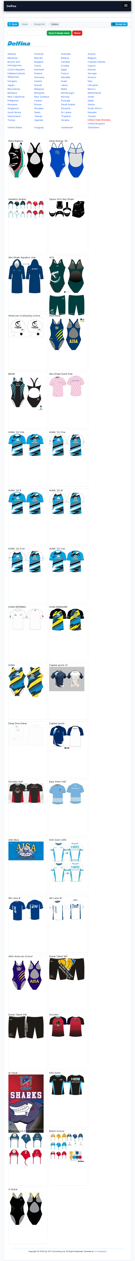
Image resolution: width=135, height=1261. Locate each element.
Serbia (91, 104)
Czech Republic (16, 69)
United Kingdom (96, 123)
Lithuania (93, 85)
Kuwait (38, 85)
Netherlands (94, 92)
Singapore (13, 108)
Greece (92, 77)
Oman (91, 96)
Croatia (65, 65)
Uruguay (39, 127)
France (65, 73)
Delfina (11, 6)
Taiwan (38, 116)
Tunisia (92, 116)
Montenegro (67, 92)
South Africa (94, 108)
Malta (64, 89)
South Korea (14, 112)
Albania (12, 53)
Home (25, 24)
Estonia (92, 69)
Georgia (92, 73)
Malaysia (39, 89)
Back (14, 24)
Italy (90, 81)
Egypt (64, 69)
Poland (38, 100)
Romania (12, 104)
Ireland (38, 81)
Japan (11, 85)
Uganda (38, 120)
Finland (38, 73)
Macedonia (14, 89)
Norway (65, 96)
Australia (66, 53)
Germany (39, 77)
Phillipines (13, 100)
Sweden (92, 112)
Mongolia (39, 92)
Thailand (66, 116)
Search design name (59, 33)
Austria (91, 53)
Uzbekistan (67, 127)
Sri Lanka (66, 112)
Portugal (65, 100)
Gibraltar (65, 77)
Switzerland (14, 116)
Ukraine (65, 120)
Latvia (64, 85)
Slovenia (65, 108)
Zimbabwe (93, 127)
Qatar (91, 100)
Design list (39, 24)
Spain (37, 112)
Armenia (38, 53)
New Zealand (41, 96)
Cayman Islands (96, 61)
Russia (37, 104)
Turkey (11, 120)
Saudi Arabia (68, 104)
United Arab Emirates (99, 119)
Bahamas (13, 57)
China (37, 65)
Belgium (92, 57)
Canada (65, 61)
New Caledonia (16, 96)
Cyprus (92, 65)
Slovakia (38, 108)
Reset (77, 33)
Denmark (39, 69)
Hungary (12, 81)
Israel (64, 81)
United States (15, 127)
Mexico (92, 89)
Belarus (65, 57)
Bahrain (38, 57)
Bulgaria (38, 61)
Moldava (12, 92)
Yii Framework (100, 1251)
